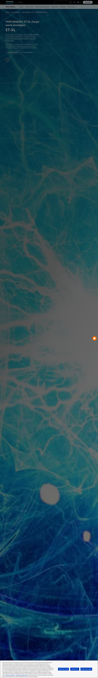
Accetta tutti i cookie (86, 669)
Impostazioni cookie (63, 669)
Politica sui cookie (10, 675)
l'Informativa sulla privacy (21, 675)
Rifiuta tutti (75, 669)
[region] (49, 669)
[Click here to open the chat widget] (94, 338)
